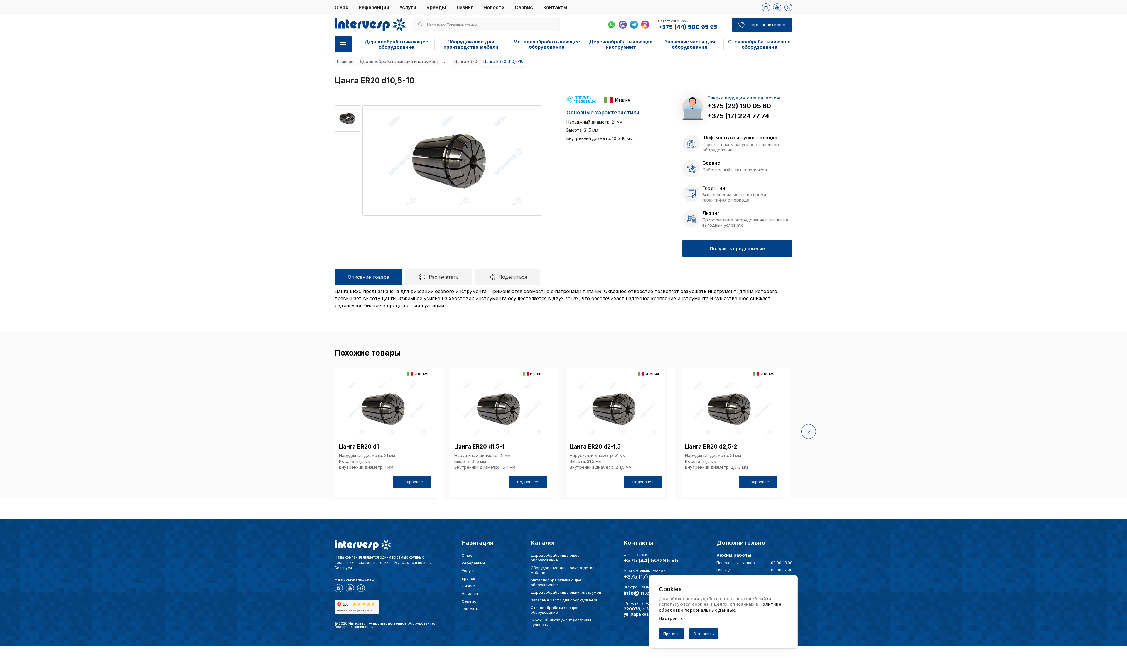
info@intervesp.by (648, 593)
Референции (374, 7)
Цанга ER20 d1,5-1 (479, 446)
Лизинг (464, 7)
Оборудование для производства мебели (470, 44)
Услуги (407, 7)
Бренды (436, 7)
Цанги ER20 (465, 61)
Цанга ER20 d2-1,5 (595, 446)
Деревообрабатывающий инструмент (621, 44)
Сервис (524, 7)
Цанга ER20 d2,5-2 (711, 446)
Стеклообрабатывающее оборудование (759, 44)
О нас (341, 7)
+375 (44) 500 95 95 (651, 560)
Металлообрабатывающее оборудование (546, 44)
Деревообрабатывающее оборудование (396, 44)
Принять (671, 633)
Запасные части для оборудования (689, 44)
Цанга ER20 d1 (359, 446)
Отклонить (703, 633)
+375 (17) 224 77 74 (738, 116)
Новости (494, 7)
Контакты (555, 7)
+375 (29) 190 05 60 (739, 106)
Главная (345, 61)
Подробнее (412, 481)
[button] (808, 431)
